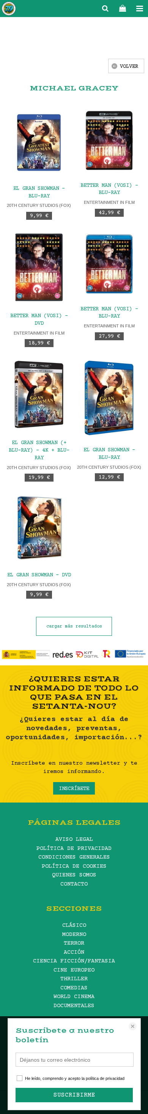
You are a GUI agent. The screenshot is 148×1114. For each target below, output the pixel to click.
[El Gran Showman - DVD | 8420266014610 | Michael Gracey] (38, 527)
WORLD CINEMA (74, 997)
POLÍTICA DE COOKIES (74, 866)
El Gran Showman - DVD (39, 575)
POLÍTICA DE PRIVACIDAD (74, 848)
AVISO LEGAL (74, 839)
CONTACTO (74, 884)
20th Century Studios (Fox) (39, 205)
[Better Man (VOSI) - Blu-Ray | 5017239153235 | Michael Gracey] (109, 263)
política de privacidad (105, 1078)
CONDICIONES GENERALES (74, 857)
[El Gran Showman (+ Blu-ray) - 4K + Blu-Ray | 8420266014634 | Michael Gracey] (38, 394)
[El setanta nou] (8, 10)
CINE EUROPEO (74, 970)
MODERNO (74, 934)
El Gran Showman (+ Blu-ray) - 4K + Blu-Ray (39, 450)
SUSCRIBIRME (74, 1095)
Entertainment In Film (109, 202)
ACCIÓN (74, 952)
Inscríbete (74, 789)
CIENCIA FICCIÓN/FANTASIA (74, 961)
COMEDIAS (74, 988)
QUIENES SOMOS (74, 875)
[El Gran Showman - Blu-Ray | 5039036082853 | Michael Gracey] (38, 142)
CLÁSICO (74, 925)
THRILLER (74, 979)
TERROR (74, 943)
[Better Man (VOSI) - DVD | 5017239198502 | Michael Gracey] (38, 267)
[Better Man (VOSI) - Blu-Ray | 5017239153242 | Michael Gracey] (109, 140)
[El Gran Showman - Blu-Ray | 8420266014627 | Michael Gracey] (109, 398)
